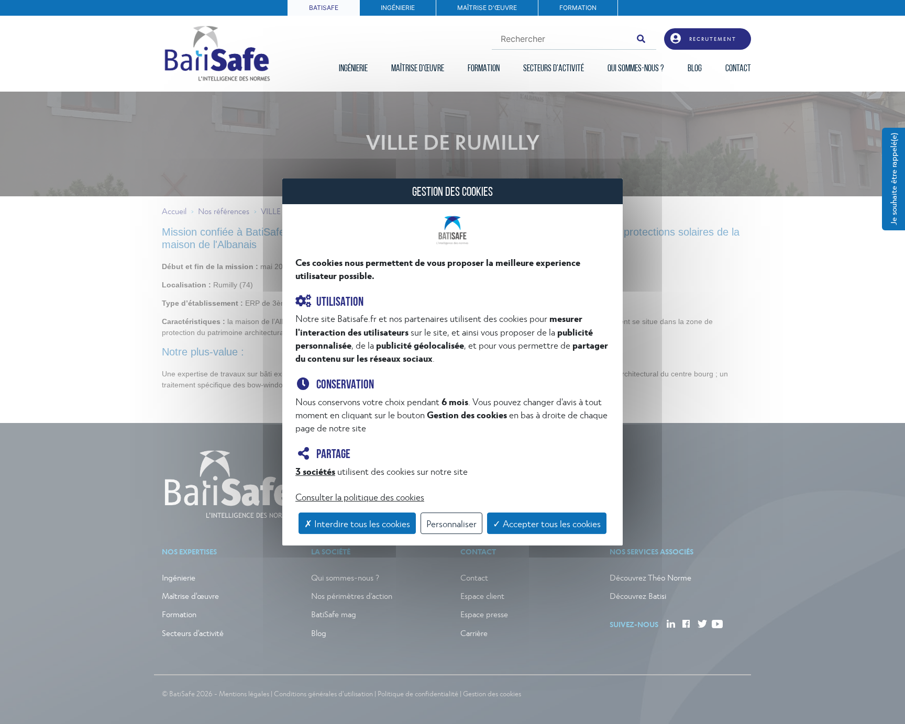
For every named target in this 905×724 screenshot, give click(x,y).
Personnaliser (451, 523)
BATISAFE (323, 8)
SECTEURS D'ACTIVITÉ (553, 69)
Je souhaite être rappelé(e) (893, 179)
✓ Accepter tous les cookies (547, 523)
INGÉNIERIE (398, 8)
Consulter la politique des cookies (359, 496)
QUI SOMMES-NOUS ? (636, 69)
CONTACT (738, 69)
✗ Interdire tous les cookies (357, 523)
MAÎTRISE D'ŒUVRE (487, 8)
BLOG (695, 69)
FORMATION (578, 8)
